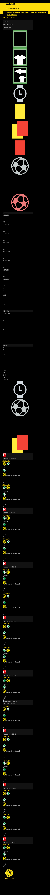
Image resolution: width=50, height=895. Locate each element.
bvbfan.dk (10, 3)
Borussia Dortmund (12, 8)
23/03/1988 (6, 790)
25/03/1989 (6, 736)
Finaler (36, 12)
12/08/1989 (6, 677)
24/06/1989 (6, 706)
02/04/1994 (6, 461)
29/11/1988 (6, 760)
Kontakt (14, 14)
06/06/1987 (6, 845)
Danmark (31, 12)
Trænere (40, 12)
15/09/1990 (6, 647)
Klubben (14, 12)
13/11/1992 (6, 539)
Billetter (9, 14)
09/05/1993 (6, 515)
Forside (9, 12)
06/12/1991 (6, 569)
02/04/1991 (6, 623)
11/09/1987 (6, 814)
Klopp (45, 12)
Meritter (19, 12)
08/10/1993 (6, 485)
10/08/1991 (6, 593)
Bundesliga (25, 12)
